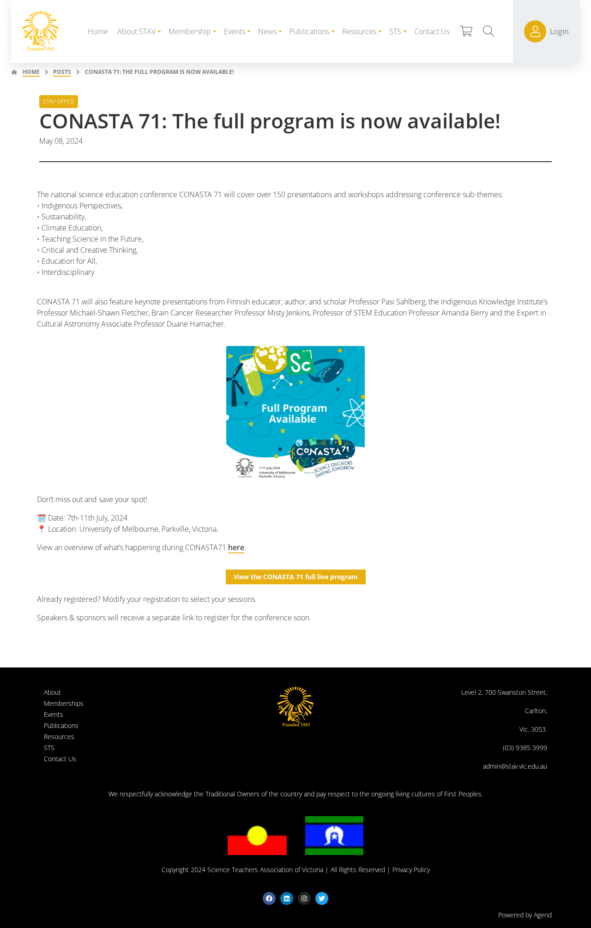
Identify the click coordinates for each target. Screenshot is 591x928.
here (236, 547)
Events (53, 714)
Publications (61, 725)
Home (31, 72)
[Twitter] (321, 898)
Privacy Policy (411, 869)
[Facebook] (269, 898)
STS (49, 747)
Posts (62, 72)
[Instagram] (304, 898)
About (52, 692)
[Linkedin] (286, 898)
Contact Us (60, 758)
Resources (59, 736)
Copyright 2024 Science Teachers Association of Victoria (242, 869)
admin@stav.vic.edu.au (515, 766)
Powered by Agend (525, 914)
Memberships (64, 703)
